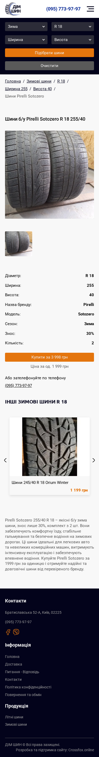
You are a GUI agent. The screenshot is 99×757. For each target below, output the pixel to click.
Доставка (13, 664)
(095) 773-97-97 (63, 9)
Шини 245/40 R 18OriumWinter (40, 482)
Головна (12, 656)
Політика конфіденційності (28, 687)
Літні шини (14, 717)
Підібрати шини (49, 52)
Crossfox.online (81, 750)
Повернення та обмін (23, 695)
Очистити (49, 65)
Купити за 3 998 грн (49, 357)
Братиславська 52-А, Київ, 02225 (33, 612)
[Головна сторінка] (13, 9)
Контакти (13, 679)
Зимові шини (16, 724)
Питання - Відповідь (22, 672)
